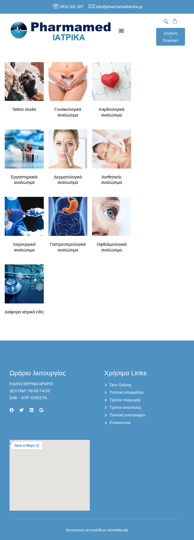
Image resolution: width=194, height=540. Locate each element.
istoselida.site (117, 530)
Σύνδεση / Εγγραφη (170, 36)
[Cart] (175, 21)
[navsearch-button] (166, 22)
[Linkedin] (31, 410)
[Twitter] (21, 410)
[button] (121, 31)
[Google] (41, 410)
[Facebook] (11, 410)
